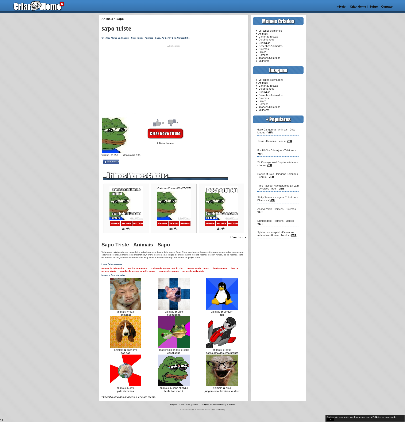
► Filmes (259, 52)
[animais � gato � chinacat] (125, 309)
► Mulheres (261, 60)
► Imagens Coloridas (266, 57)
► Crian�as (261, 43)
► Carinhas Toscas (265, 36)
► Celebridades (263, 39)
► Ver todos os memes (267, 30)
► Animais (260, 33)
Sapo (120, 18)
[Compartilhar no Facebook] (111, 162)
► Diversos (261, 49)
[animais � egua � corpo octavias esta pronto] (222, 347)
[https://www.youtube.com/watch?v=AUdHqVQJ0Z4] (162, 225)
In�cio (341, 6)
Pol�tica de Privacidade (213, 404)
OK (330, 419)
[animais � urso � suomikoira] (174, 309)
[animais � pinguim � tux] (222, 309)
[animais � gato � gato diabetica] (125, 385)
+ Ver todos (238, 237)
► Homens (260, 55)
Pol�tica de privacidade (384, 417)
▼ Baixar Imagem (165, 143)
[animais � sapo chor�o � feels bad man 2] (174, 385)
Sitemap (221, 409)
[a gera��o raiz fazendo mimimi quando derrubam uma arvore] (115, 225)
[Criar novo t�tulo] (137, 225)
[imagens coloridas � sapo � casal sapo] (174, 347)
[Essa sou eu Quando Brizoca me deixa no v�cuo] (210, 225)
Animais (107, 18)
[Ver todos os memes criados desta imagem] (126, 225)
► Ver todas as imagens (268, 79)
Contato (387, 6)
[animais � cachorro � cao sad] (125, 347)
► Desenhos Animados (267, 46)
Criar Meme (358, 6)
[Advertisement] (169, 76)
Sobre (373, 6)
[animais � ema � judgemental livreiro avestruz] (222, 385)
